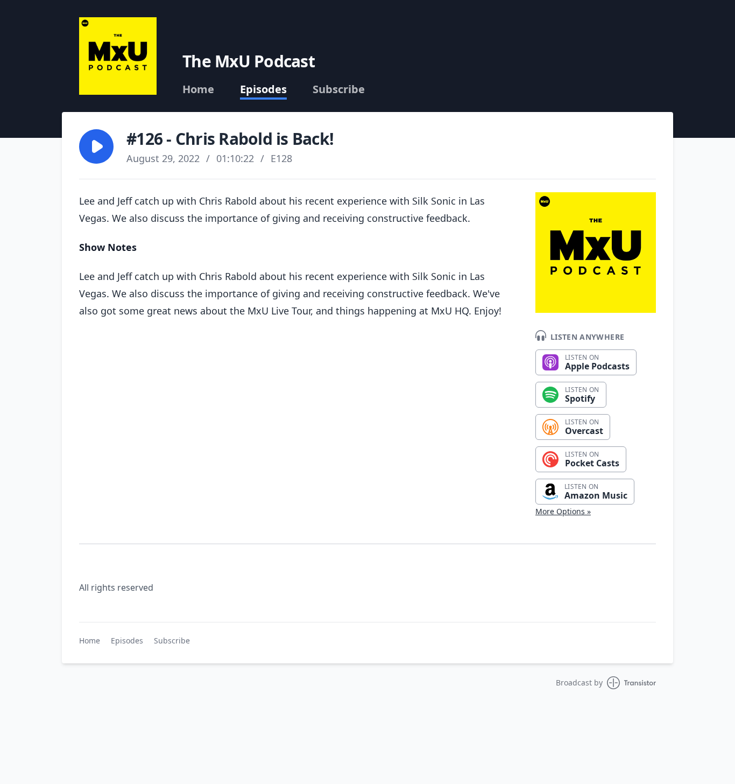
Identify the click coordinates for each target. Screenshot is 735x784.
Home (198, 89)
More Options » (563, 511)
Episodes (263, 89)
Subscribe (339, 89)
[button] (96, 146)
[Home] (118, 56)
